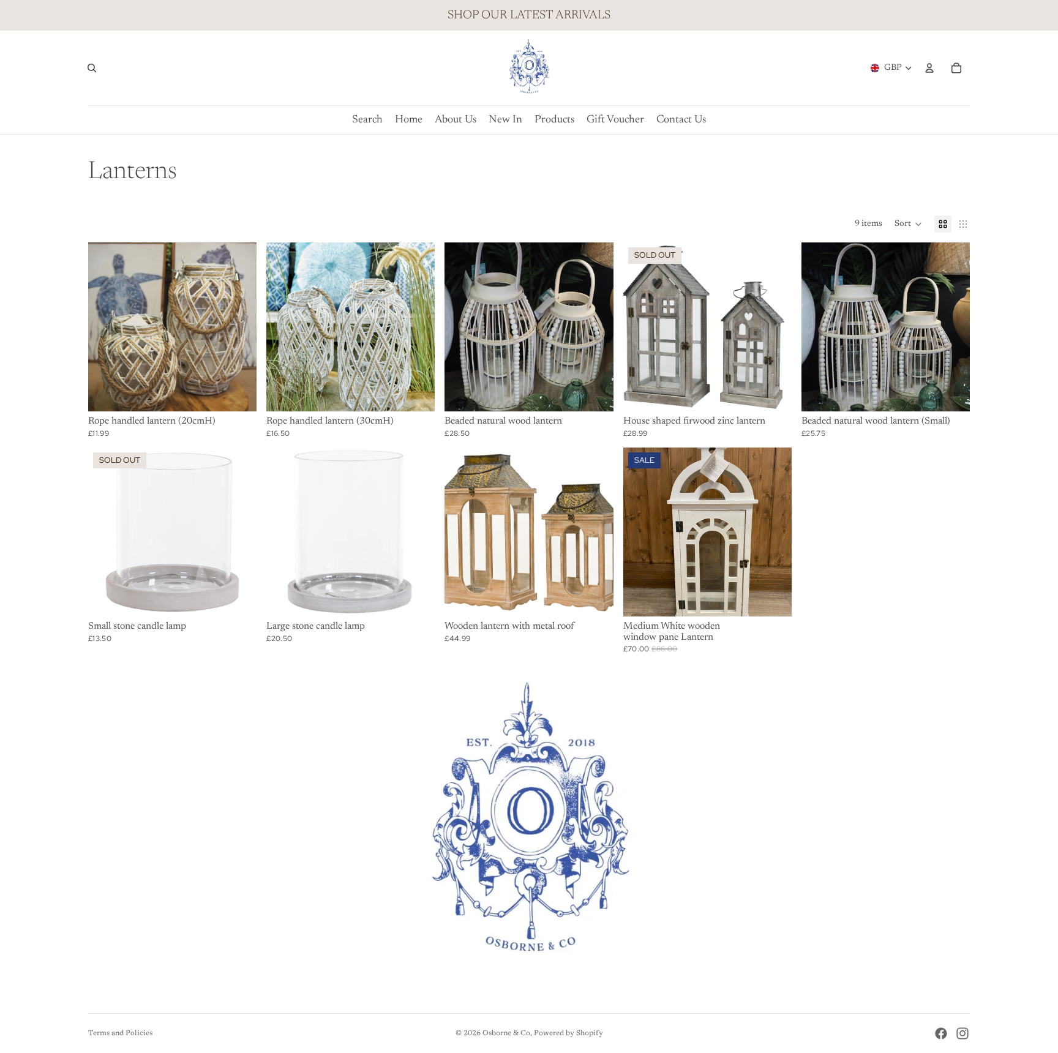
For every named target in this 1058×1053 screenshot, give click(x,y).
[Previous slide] (463, 326)
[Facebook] (941, 1033)
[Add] (238, 393)
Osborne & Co (506, 1033)
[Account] (929, 67)
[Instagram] (962, 1033)
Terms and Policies (120, 1033)
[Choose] (594, 597)
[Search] (91, 67)
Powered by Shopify (568, 1033)
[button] (908, 224)
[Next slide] (595, 326)
